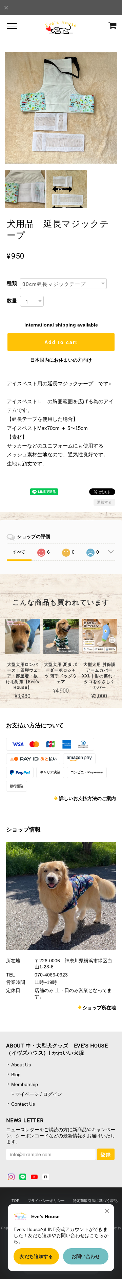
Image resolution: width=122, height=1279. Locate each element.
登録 (105, 1154)
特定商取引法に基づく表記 (95, 1201)
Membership (24, 1084)
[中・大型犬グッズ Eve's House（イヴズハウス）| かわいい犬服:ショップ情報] (61, 896)
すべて (19, 552)
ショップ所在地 (99, 1007)
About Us (21, 1064)
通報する (104, 502)
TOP (15, 1201)
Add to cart (61, 342)
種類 (12, 283)
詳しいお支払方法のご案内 (87, 798)
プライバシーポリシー (46, 1201)
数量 (12, 301)
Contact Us (23, 1104)
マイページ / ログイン (38, 1094)
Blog (16, 1074)
